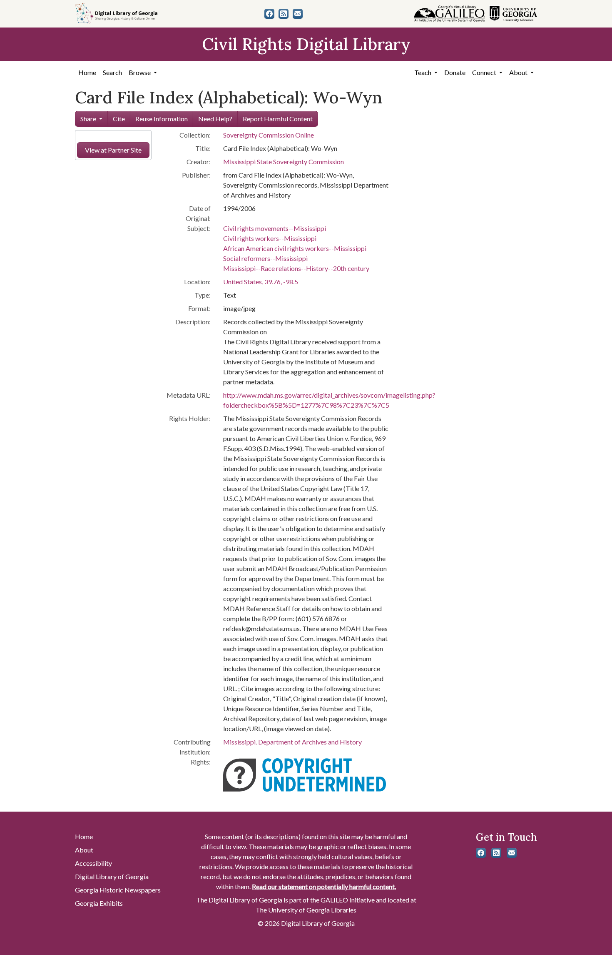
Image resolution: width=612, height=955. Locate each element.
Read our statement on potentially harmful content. (324, 886)
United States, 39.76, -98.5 (260, 282)
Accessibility (93, 863)
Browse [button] (140, 72)
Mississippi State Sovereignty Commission (283, 161)
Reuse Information (161, 119)
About (84, 850)
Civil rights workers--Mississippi (269, 238)
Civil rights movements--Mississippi (274, 228)
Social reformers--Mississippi (265, 258)
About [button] (519, 72)
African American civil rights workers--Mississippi (294, 248)
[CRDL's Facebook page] (269, 14)
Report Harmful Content (278, 119)
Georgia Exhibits (99, 903)
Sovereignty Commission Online (268, 135)
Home (87, 72)
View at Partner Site (113, 150)
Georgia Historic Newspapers (118, 890)
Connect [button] (485, 72)
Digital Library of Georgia (112, 876)
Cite (119, 119)
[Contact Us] (298, 14)
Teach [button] (423, 72)
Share (88, 119)
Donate (454, 72)
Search (112, 72)
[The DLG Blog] (284, 14)
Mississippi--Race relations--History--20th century (296, 268)
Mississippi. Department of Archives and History (292, 742)
